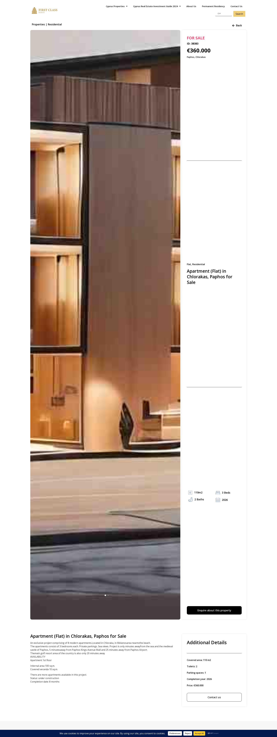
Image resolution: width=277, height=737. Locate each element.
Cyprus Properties (115, 6)
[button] (105, 595)
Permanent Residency (213, 6)
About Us (191, 6)
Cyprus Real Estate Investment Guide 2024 (155, 6)
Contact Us (236, 6)
